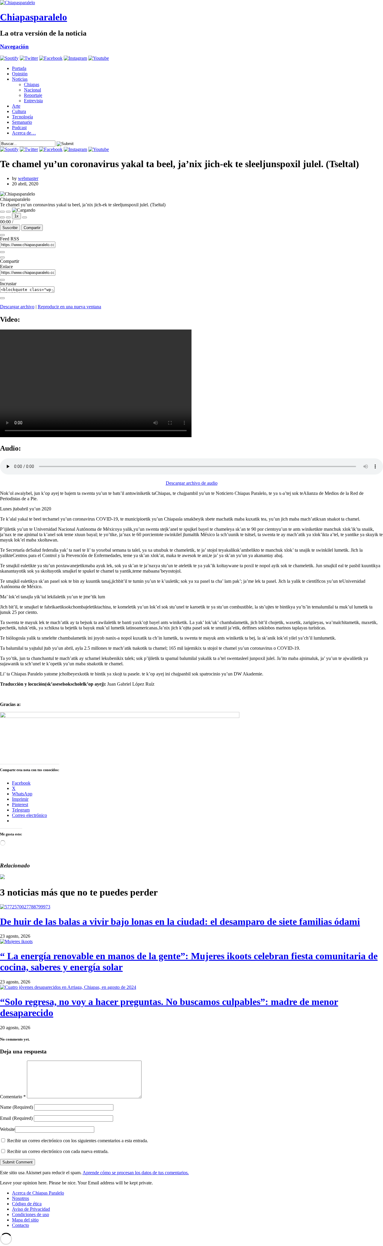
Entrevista (33, 100)
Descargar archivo (17, 306)
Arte (16, 106)
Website (7, 1129)
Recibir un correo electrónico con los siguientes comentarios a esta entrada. (77, 1140)
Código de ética (27, 1203)
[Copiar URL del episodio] (2, 280)
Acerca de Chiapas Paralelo (38, 1192)
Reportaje (33, 95)
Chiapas (31, 84)
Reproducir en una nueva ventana (69, 306)
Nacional (32, 89)
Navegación (14, 46)
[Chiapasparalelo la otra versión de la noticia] (191, 2)
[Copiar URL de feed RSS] (2, 252)
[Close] (2, 235)
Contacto (20, 1225)
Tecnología (22, 116)
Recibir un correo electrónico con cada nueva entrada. (58, 1151)
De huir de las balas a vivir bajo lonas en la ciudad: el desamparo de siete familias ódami (180, 921)
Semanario (22, 122)
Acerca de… (24, 132)
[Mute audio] (2, 217)
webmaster (28, 178)
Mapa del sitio (25, 1219)
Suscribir (10, 227)
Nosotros (20, 1198)
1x (16, 216)
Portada (19, 68)
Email (16, 1118)
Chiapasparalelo (33, 17)
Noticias (20, 79)
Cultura (19, 111)
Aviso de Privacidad (31, 1209)
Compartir (32, 227)
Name (16, 1107)
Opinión (20, 73)
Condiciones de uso (30, 1214)
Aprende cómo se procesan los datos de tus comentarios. (136, 1172)
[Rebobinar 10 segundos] (8, 217)
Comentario (13, 1096)
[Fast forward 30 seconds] (24, 217)
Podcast (19, 127)
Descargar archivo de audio (192, 483)
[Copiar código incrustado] (2, 298)
